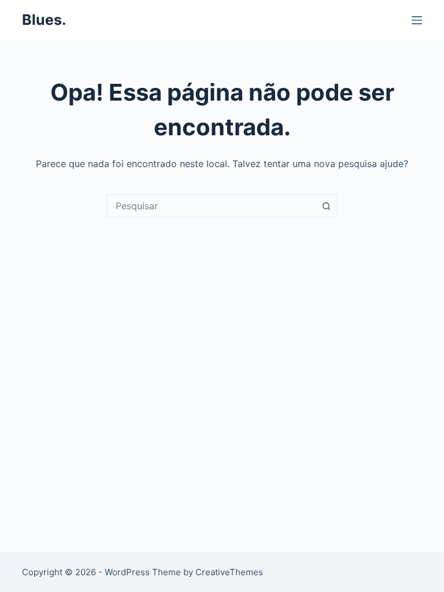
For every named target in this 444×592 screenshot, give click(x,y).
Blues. (44, 19)
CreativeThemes (229, 572)
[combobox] (211, 205)
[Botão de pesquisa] (326, 206)
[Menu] (417, 20)
